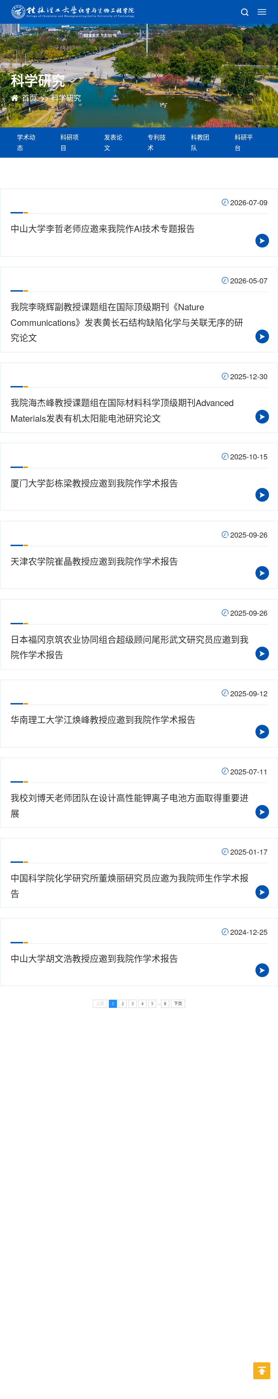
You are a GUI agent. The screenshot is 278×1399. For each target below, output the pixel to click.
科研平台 (244, 142)
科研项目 (69, 142)
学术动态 (26, 142)
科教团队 (200, 142)
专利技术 (156, 142)
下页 (178, 1003)
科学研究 (66, 97)
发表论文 (113, 142)
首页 (29, 97)
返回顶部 (261, 1384)
